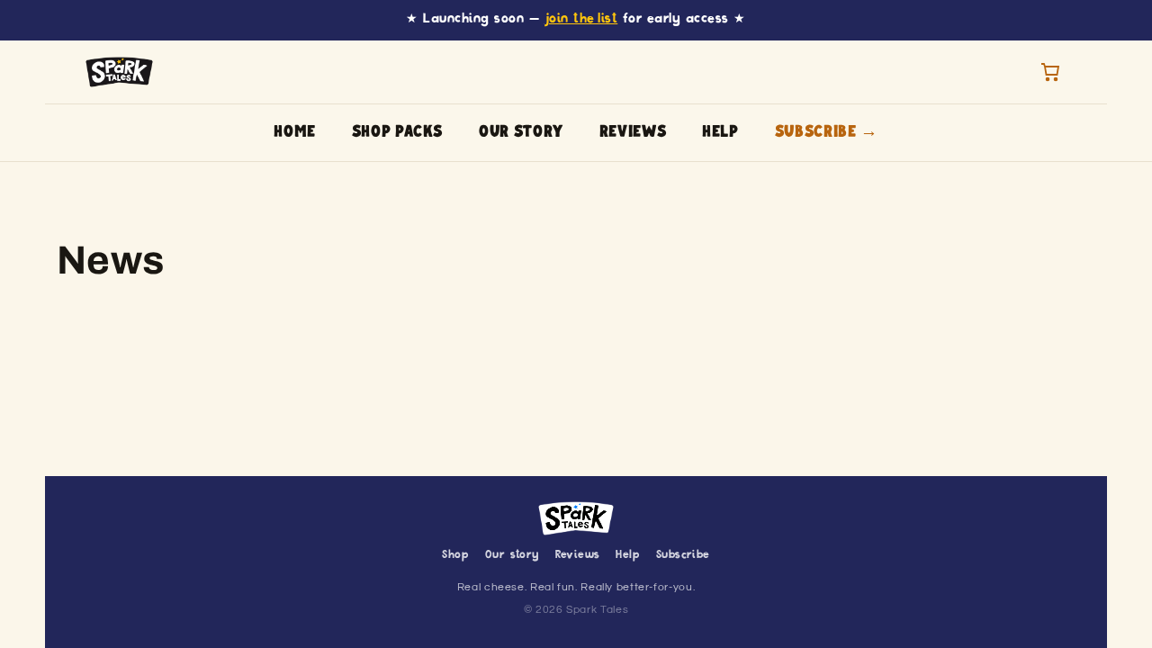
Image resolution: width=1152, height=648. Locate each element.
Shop (455, 555)
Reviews (632, 132)
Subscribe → (826, 132)
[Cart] (1050, 72)
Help (720, 132)
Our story (521, 132)
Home (295, 132)
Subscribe (683, 555)
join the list (581, 19)
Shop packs (397, 132)
